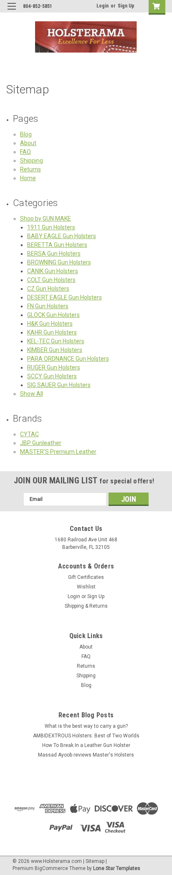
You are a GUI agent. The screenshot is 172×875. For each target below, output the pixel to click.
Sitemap (95, 861)
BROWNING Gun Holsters (59, 262)
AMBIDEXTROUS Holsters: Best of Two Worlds (86, 736)
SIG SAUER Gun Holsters (59, 385)
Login (102, 6)
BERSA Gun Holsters (54, 253)
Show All (31, 393)
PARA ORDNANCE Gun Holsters (68, 358)
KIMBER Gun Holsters (54, 350)
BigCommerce (51, 868)
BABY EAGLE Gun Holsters (61, 236)
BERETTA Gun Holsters (57, 244)
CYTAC (29, 434)
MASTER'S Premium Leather (58, 451)
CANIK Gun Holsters (52, 271)
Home (28, 178)
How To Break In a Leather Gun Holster (86, 745)
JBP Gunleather (40, 443)
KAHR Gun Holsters (52, 332)
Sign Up (126, 6)
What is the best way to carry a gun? (86, 726)
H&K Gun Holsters (50, 323)
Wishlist (86, 587)
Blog (26, 134)
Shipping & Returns (86, 606)
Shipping (31, 160)
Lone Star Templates (116, 868)
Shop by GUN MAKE (45, 218)
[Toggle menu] (11, 11)
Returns (30, 169)
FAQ (25, 151)
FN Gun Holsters (47, 306)
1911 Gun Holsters (51, 227)
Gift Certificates (86, 577)
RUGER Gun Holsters (53, 367)
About (28, 143)
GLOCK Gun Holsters (53, 315)
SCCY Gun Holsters (52, 376)
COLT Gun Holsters (51, 280)
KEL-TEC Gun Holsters (55, 341)
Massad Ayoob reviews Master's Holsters (86, 755)
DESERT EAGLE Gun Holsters (64, 297)
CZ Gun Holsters (48, 288)
